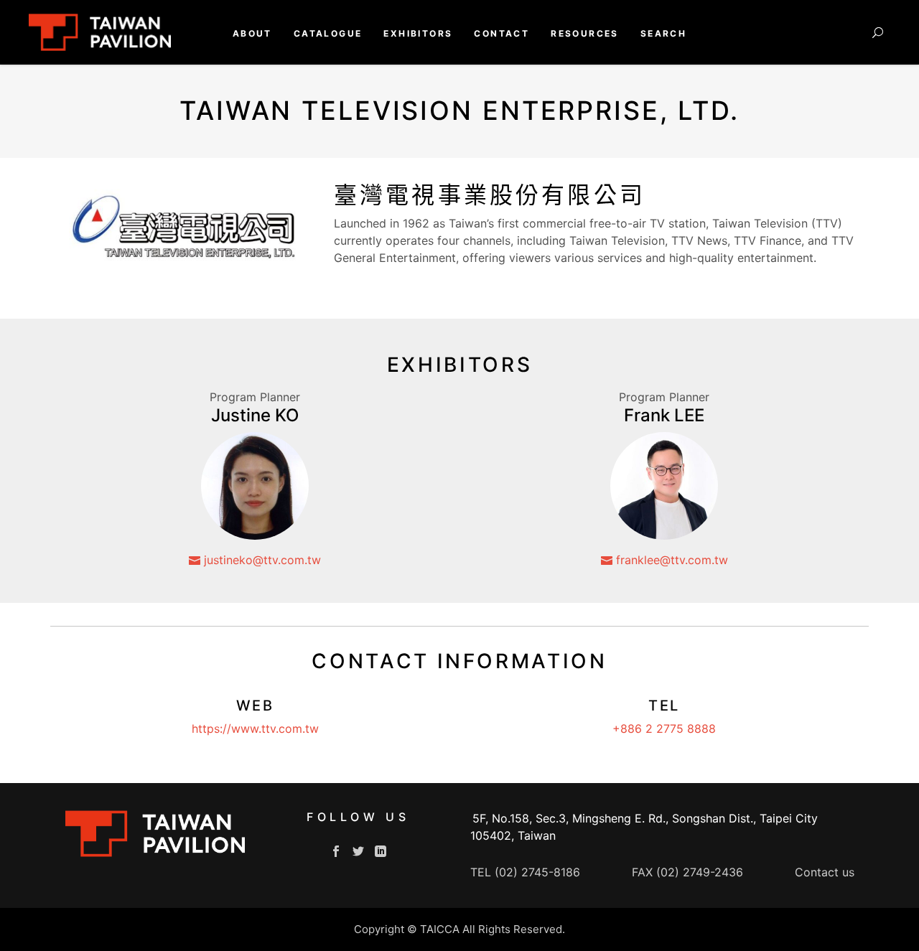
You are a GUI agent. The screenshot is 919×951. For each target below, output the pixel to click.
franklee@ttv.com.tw (670, 560)
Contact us (824, 872)
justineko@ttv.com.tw (260, 560)
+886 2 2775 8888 (664, 728)
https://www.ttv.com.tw (255, 728)
